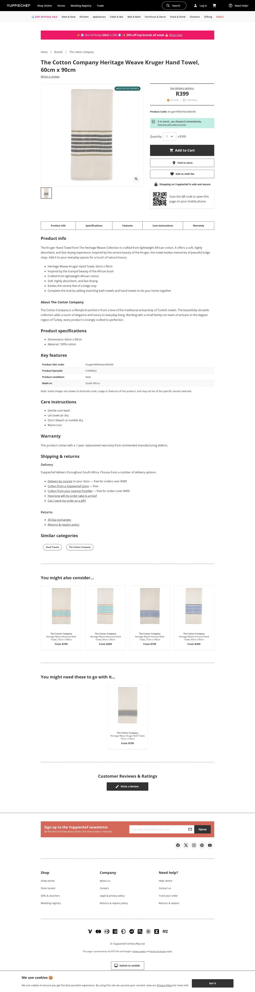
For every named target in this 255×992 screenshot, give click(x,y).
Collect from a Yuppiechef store (68, 486)
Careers (104, 888)
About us (105, 880)
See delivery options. (182, 88)
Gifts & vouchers (50, 895)
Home (44, 52)
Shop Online (44, 5)
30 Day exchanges (59, 520)
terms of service (158, 951)
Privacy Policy (164, 985)
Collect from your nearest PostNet (70, 491)
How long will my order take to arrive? (72, 496)
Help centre (165, 880)
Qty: (156, 136)
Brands (58, 52)
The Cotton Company (81, 52)
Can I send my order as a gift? (67, 501)
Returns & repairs (169, 903)
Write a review (50, 77)
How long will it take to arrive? (172, 124)
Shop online (48, 880)
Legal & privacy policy (112, 895)
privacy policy (139, 951)
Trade (102, 6)
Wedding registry (51, 903)
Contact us (165, 888)
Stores (61, 5)
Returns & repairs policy (63, 525)
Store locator (48, 888)
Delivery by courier (60, 481)
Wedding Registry (81, 5)
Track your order (168, 895)
